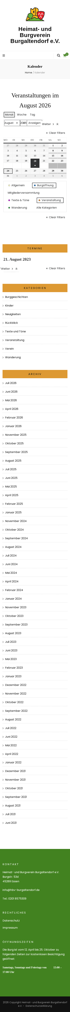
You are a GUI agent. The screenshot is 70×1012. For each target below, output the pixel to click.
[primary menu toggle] (4, 55)
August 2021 (13, 806)
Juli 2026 (10, 383)
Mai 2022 (11, 745)
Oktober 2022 (14, 702)
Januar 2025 (13, 512)
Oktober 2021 (14, 788)
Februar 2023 (14, 668)
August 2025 (13, 461)
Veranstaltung (14, 340)
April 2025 (11, 495)
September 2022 (16, 711)
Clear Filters (57, 133)
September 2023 (16, 625)
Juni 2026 (11, 392)
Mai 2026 (11, 400)
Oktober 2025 (14, 443)
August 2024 (13, 547)
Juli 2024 (11, 556)
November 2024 (16, 521)
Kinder (9, 306)
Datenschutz (11, 921)
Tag (32, 115)
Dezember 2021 (15, 771)
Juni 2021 (11, 823)
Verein (9, 349)
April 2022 (11, 754)
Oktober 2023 (14, 616)
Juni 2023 (11, 650)
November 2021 (15, 780)
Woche (22, 115)
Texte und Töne (15, 331)
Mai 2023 (11, 659)
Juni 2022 (11, 737)
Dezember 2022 (15, 685)
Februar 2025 (14, 504)
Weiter (46, 124)
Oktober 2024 (14, 530)
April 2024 (12, 581)
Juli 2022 (10, 728)
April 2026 (11, 409)
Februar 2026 (14, 417)
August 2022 (13, 719)
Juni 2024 (11, 564)
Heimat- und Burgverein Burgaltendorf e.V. (35, 35)
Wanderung (13, 357)
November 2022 (15, 694)
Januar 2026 (13, 426)
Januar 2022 (13, 762)
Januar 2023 (13, 676)
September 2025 (16, 452)
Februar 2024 (14, 590)
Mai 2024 (11, 573)
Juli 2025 (10, 469)
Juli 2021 (10, 814)
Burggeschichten (16, 297)
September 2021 (16, 797)
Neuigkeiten (13, 314)
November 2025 (16, 435)
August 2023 (13, 633)
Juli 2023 (10, 642)
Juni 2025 (11, 478)
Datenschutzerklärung (39, 1006)
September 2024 (16, 538)
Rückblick (11, 323)
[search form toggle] (58, 55)
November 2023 (15, 607)
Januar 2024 (13, 599)
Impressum (10, 928)
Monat (9, 115)
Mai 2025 (11, 486)
